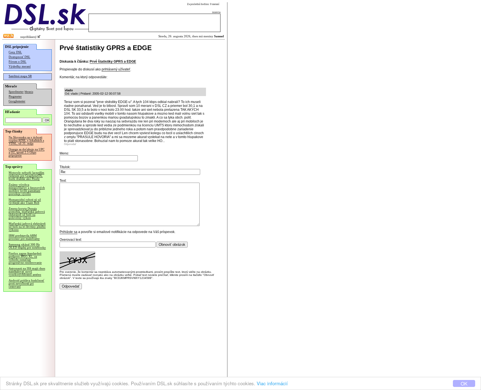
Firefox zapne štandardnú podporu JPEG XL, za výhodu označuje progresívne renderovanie (25, 258)
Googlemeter (17, 101)
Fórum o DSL (17, 61)
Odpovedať (70, 144)
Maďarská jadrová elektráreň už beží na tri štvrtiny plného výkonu (27, 226)
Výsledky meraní (20, 66)
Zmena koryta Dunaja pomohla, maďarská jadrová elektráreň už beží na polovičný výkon (27, 213)
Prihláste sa (68, 232)
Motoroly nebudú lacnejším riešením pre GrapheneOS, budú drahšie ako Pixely (26, 175)
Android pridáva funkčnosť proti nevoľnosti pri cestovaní (26, 283)
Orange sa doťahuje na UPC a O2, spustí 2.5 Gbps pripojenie (27, 152)
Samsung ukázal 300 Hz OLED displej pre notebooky (27, 246)
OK (464, 383)
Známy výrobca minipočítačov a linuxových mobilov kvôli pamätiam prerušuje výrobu (27, 189)
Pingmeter (15, 96)
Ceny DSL (15, 52)
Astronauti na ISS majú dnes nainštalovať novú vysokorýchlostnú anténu (27, 271)
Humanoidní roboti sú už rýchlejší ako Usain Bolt (25, 201)
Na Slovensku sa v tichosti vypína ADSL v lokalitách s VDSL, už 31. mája (26, 140)
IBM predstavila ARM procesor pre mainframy (24, 237)
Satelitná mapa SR (20, 76)
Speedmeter (16, 91)
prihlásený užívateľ (116, 69)
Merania (28, 91)
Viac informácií (272, 383)
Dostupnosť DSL (19, 56)
